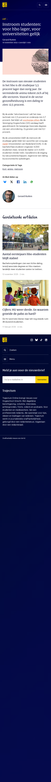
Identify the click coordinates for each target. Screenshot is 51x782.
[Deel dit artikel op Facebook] (18, 181)
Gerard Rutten (25, 196)
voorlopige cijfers (31, 120)
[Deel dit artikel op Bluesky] (4, 181)
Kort (4, 169)
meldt (5, 144)
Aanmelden (42, 379)
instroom (18, 169)
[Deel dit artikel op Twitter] (11, 181)
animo (10, 169)
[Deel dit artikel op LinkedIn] (25, 181)
